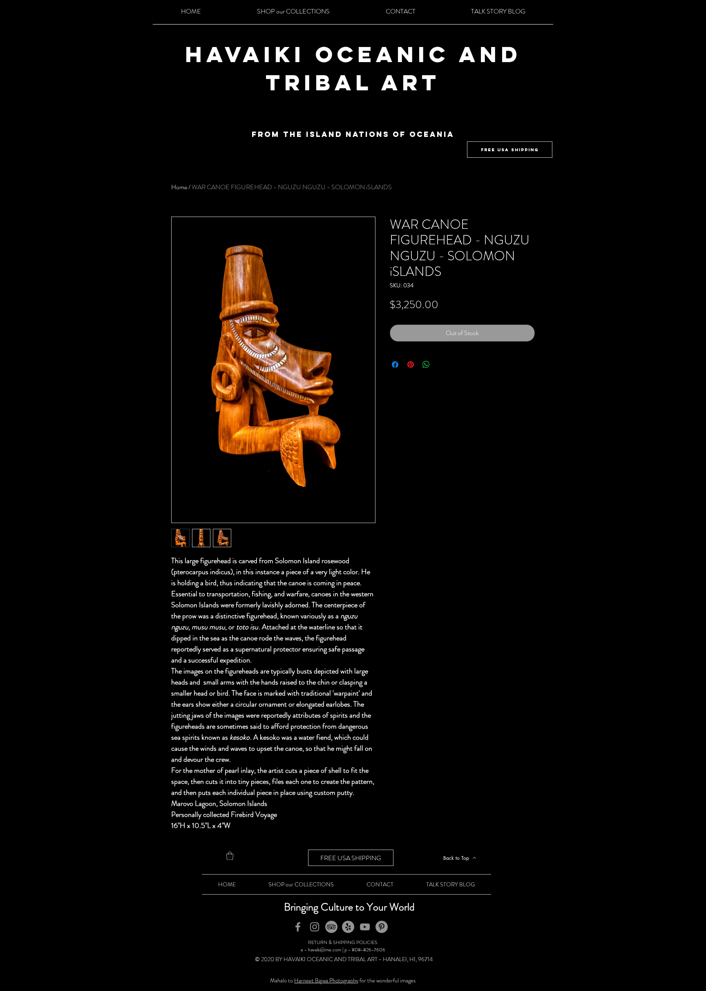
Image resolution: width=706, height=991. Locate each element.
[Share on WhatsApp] (426, 364)
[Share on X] (442, 364)
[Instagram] (314, 927)
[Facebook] (298, 927)
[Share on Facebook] (395, 364)
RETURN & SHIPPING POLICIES (343, 942)
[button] (229, 856)
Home (179, 187)
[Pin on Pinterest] (411, 364)
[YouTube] (365, 927)
